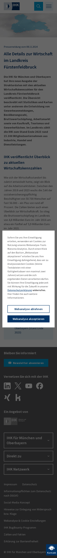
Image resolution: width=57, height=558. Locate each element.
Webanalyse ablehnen (28, 309)
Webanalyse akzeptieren (28, 319)
